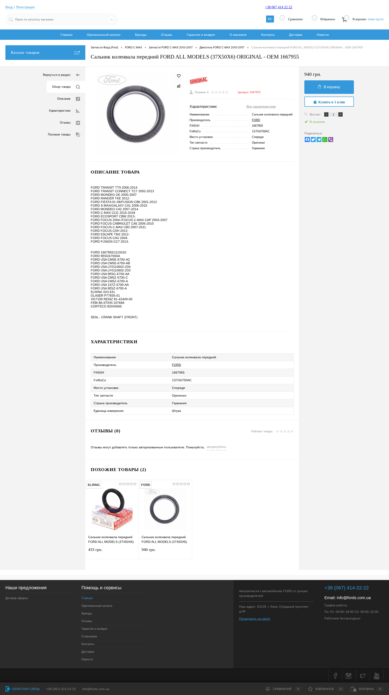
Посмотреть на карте (254, 619)
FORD (256, 120)
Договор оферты (16, 598)
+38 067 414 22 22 (278, 7)
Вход (9, 7)
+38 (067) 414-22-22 (346, 588)
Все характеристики (261, 106)
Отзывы (166, 34)
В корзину (332, 87)
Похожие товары (59, 134)
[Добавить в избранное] (179, 76)
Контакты (268, 34)
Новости (323, 34)
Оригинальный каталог (104, 34)
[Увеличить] (137, 114)
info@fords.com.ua (354, 598)
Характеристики (59, 110)
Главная (66, 34)
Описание (63, 98)
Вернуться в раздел (56, 75)
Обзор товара (61, 86)
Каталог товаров (25, 52)
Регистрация (25, 7)
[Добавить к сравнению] (179, 86)
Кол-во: (315, 114)
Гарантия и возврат (201, 34)
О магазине (238, 34)
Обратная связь (25, 689)
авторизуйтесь (216, 447)
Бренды (141, 34)
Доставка (295, 34)
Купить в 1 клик (331, 102)
